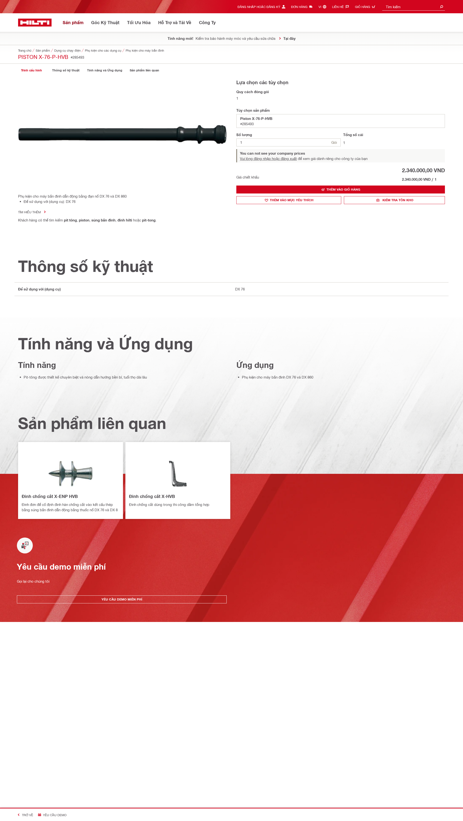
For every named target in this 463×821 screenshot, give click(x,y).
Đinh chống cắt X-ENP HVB (50, 496)
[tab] (31, 70)
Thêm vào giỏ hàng (343, 189)
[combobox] (413, 7)
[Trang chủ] (35, 23)
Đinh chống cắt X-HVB (152, 496)
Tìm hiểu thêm (29, 212)
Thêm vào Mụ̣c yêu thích (291, 200)
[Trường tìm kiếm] (441, 7)
